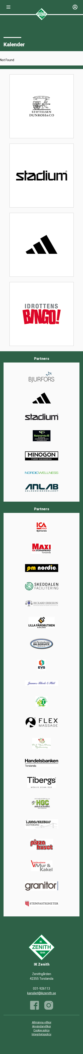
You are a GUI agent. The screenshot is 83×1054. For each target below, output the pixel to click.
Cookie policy (41, 1030)
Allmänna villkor (41, 1022)
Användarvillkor (41, 1026)
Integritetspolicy (41, 1034)
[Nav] (8, 7)
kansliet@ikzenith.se (41, 993)
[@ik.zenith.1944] (48, 1005)
